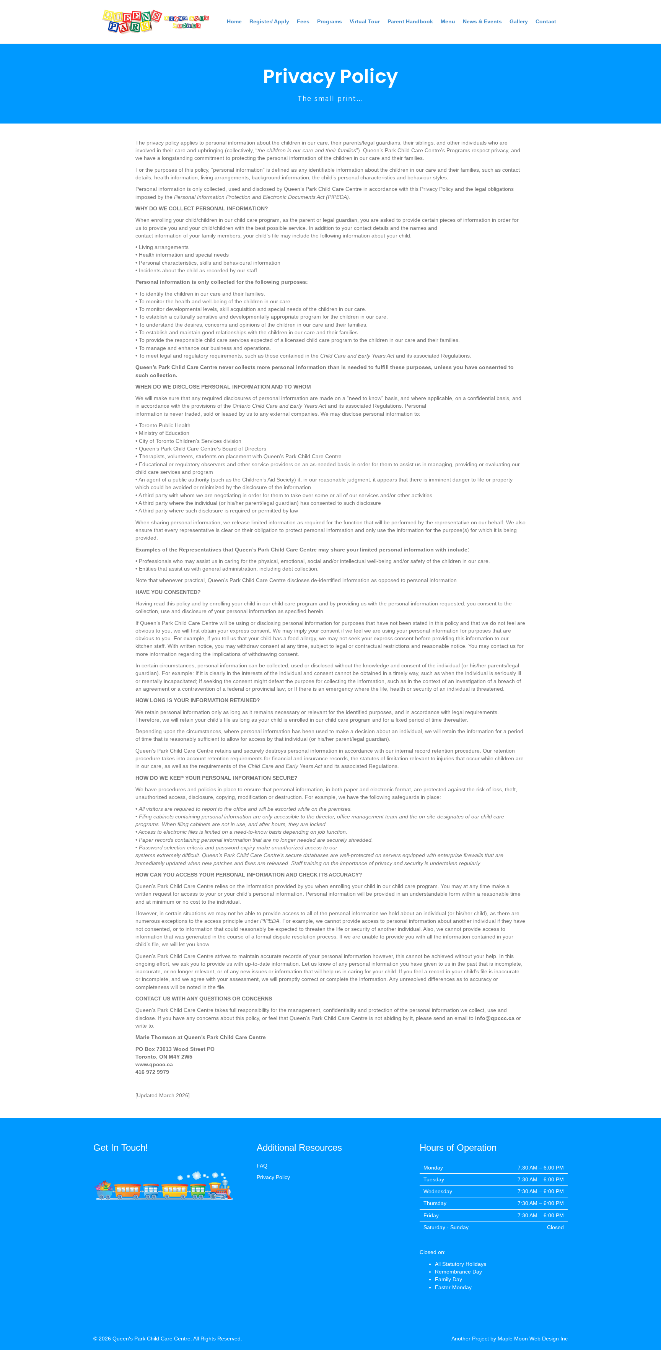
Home (234, 21)
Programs (329, 21)
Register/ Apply (269, 21)
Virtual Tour (365, 21)
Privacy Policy (273, 1177)
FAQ (262, 1166)
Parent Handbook (410, 21)
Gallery (519, 21)
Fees (303, 21)
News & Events (482, 21)
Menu (448, 21)
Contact (546, 21)
